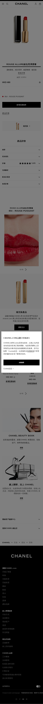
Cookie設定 (7, 369)
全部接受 (21, 362)
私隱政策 (30, 351)
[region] (21, 352)
